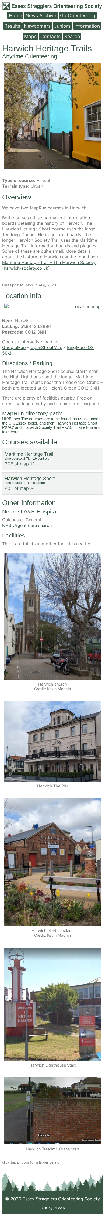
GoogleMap (14, 347)
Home (15, 15)
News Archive (41, 15)
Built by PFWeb (52, 1208)
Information (87, 25)
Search (72, 36)
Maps (30, 36)
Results (12, 25)
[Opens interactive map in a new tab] (52, 306)
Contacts (50, 36)
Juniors (62, 25)
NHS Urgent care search (27, 525)
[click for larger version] (52, 116)
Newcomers (37, 25)
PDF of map (17, 463)
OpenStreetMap (46, 347)
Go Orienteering (77, 15)
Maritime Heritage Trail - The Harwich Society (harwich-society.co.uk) (49, 265)
